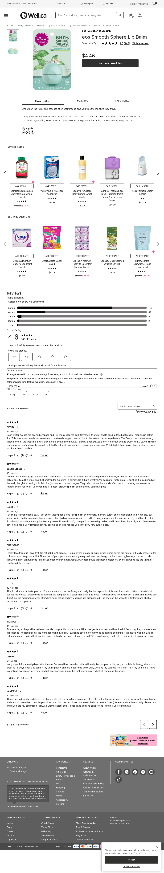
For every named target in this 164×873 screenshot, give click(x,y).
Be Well (88, 795)
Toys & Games (83, 827)
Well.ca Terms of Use (93, 787)
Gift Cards (61, 772)
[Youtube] (151, 772)
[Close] (157, 847)
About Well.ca (89, 768)
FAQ (58, 783)
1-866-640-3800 (32, 846)
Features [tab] (82, 100)
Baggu (10, 827)
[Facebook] (118, 772)
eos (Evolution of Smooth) (96, 31)
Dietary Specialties (85, 839)
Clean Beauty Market (86, 823)
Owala (10, 831)
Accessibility (62, 800)
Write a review (140, 43)
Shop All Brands (49, 839)
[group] (13, 35)
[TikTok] (118, 779)
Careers (60, 804)
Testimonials (89, 779)
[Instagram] (126, 772)
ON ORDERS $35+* (22, 3)
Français (61, 3)
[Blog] (143, 772)
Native (10, 823)
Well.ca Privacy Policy (93, 783)
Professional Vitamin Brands (89, 831)
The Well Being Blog (93, 791)
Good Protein (47, 823)
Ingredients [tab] (122, 100)
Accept (131, 859)
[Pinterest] (135, 772)
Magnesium (81, 835)
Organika (11, 839)
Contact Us (61, 768)
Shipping (60, 787)
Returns (60, 791)
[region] (131, 856)
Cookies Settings (131, 866)
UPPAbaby (46, 831)
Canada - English (18, 767)
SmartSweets (47, 835)
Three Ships (47, 827)
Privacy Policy (140, 853)
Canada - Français (19, 771)
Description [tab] (42, 101)
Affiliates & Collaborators (89, 773)
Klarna (59, 795)
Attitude (10, 835)
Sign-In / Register (139, 4)
